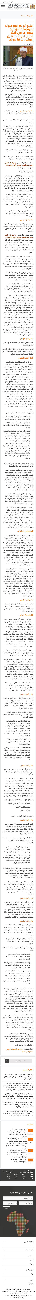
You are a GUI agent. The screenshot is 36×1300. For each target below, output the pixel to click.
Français (11, 2)
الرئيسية (30, 16)
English (4, 2)
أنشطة (24, 16)
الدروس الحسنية (17, 1049)
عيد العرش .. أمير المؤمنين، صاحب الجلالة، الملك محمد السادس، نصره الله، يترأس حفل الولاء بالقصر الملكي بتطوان (18, 1077)
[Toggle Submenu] (4, 1242)
